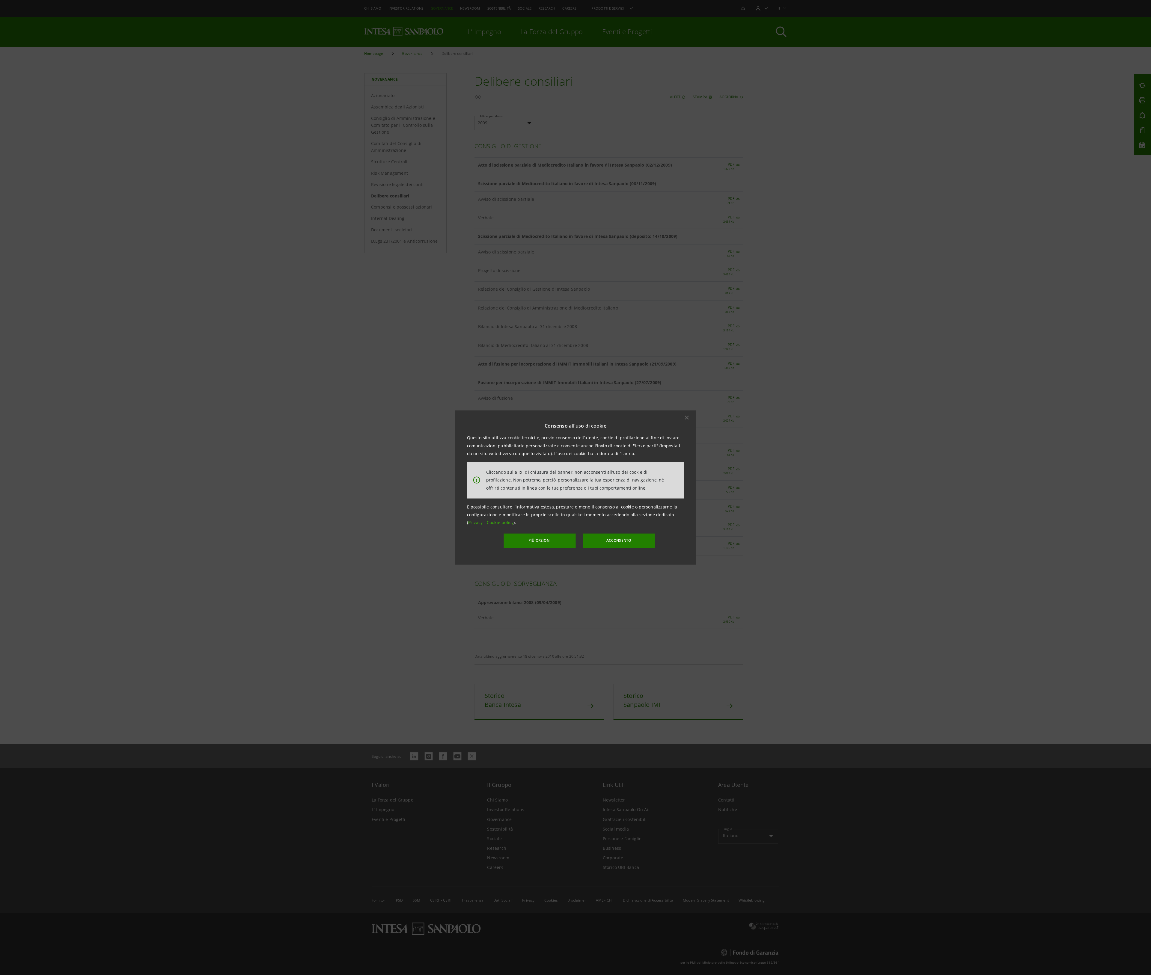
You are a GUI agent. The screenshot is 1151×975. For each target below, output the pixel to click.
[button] (687, 417)
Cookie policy (500, 522)
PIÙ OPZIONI (539, 540)
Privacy (476, 522)
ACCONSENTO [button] (618, 540)
